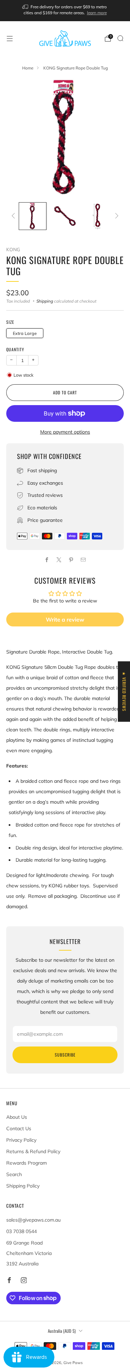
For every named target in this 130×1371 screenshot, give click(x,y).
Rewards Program (26, 1163)
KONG (13, 249)
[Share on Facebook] (47, 560)
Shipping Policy (23, 1186)
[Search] (120, 38)
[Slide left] (14, 216)
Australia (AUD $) (62, 1331)
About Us (16, 1117)
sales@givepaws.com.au (33, 1220)
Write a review (65, 619)
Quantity (15, 349)
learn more (97, 12)
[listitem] (65, 10)
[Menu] (9, 38)
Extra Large (25, 333)
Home (27, 68)
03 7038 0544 (21, 1231)
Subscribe (65, 1055)
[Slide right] (115, 216)
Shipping (44, 301)
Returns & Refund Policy (33, 1151)
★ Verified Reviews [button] (124, 691)
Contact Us (18, 1128)
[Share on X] (59, 560)
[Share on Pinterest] (71, 560)
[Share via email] (83, 560)
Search (14, 1174)
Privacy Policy (21, 1140)
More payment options (65, 432)
